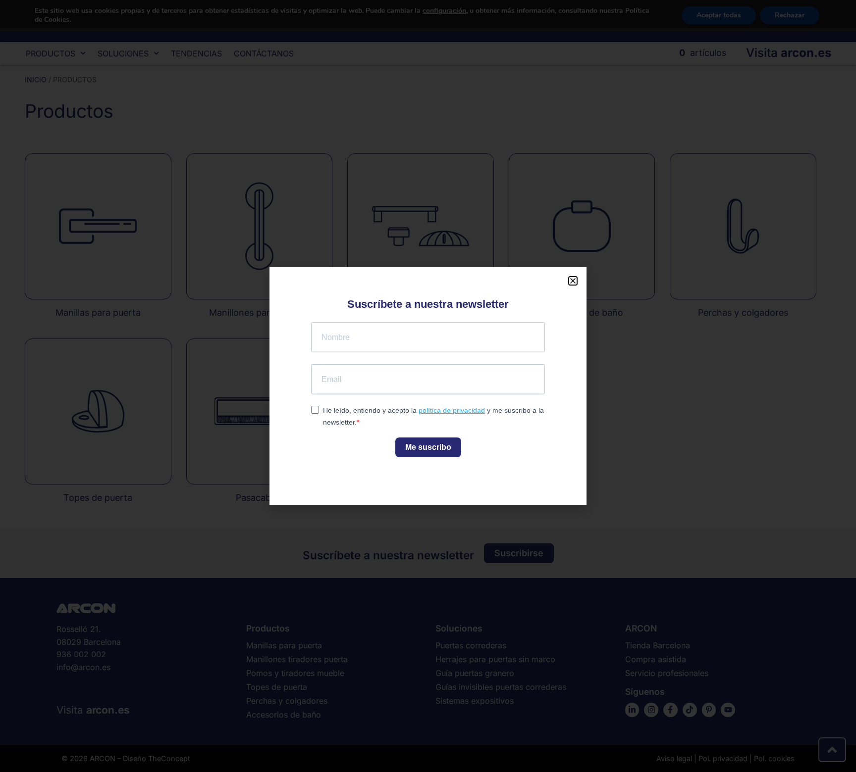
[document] (428, 386)
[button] (573, 281)
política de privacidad (452, 410)
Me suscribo (428, 447)
